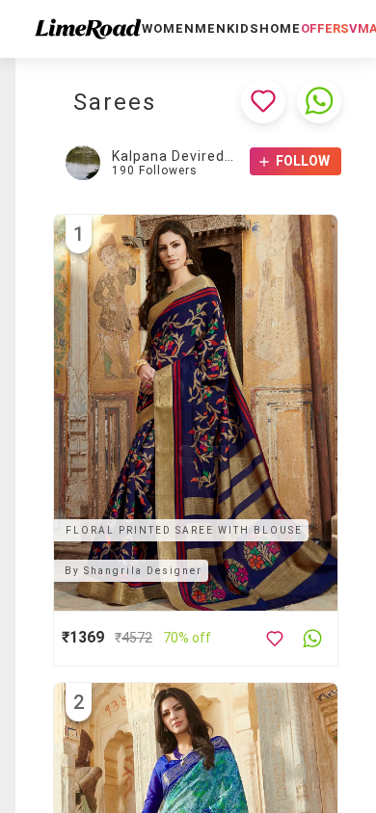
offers (325, 28)
